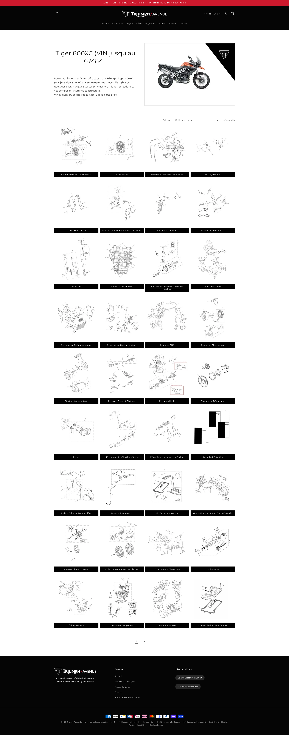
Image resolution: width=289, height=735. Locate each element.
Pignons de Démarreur (212, 401)
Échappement (76, 625)
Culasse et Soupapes (122, 625)
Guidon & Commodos (212, 230)
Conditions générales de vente (168, 722)
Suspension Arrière (167, 230)
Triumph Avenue (73, 722)
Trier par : (167, 120)
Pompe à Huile (167, 401)
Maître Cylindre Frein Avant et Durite (121, 230)
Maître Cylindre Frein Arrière (76, 513)
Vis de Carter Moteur (122, 286)
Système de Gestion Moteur (121, 345)
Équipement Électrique (167, 569)
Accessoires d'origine (125, 681)
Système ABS (167, 345)
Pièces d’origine (122, 687)
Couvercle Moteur (167, 625)
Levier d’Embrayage (121, 513)
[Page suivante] (152, 641)
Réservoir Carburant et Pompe (167, 174)
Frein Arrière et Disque (76, 569)
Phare (76, 457)
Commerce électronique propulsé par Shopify (98, 722)
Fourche (76, 286)
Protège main (212, 174)
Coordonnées (148, 722)
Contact (119, 692)
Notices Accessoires (188, 686)
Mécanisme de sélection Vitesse (122, 457)
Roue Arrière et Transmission (76, 174)
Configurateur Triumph (190, 678)
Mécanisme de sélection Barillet (167, 457)
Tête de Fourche (212, 286)
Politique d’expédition (137, 725)
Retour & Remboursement (127, 697)
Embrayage (213, 569)
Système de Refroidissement (76, 345)
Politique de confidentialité (129, 722)
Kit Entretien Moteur (167, 513)
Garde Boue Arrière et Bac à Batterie (212, 513)
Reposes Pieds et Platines (121, 401)
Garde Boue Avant (76, 230)
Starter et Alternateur (212, 345)
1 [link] (136, 641)
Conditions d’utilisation (218, 722)
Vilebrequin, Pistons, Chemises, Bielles (167, 287)
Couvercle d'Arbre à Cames (213, 625)
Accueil (118, 676)
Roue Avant (122, 174)
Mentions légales (156, 725)
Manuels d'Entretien (213, 457)
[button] (57, 13)
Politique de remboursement (194, 722)
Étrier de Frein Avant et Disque (121, 569)
